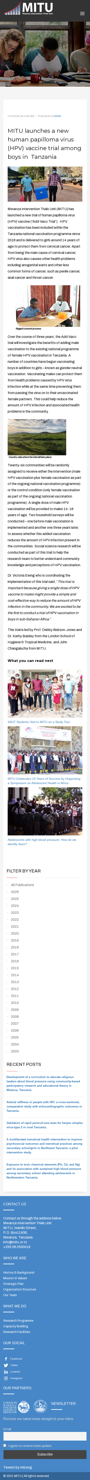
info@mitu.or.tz (15, 1242)
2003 (15, 1051)
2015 (15, 968)
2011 (15, 996)
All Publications (22, 885)
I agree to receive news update (30, 1446)
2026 (15, 892)
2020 (15, 933)
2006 (15, 1030)
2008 (15, 1016)
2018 (15, 947)
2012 (15, 989)
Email (7, 1429)
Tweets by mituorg (17, 1467)
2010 (15, 1003)
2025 (15, 899)
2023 (15, 912)
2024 (15, 906)
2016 (15, 961)
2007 (15, 1023)
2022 (15, 919)
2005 (15, 1037)
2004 (15, 1044)
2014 (15, 975)
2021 (15, 926)
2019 (15, 940)
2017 (15, 954)
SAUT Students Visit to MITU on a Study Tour (39, 722)
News (57, 116)
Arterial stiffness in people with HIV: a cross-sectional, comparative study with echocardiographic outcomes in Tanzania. (44, 1106)
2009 (15, 1010)
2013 (15, 982)
